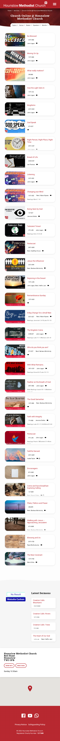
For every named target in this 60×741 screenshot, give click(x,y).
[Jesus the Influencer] (15, 264)
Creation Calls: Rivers (41, 614)
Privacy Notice (21, 724)
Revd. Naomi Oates (33, 495)
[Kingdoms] (15, 109)
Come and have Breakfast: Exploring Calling (38, 487)
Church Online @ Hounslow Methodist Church (37, 10)
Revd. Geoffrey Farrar (34, 251)
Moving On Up (32, 53)
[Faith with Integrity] (15, 420)
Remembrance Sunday (36, 296)
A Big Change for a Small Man (39, 313)
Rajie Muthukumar (33, 545)
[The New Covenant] (15, 558)
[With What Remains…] (15, 368)
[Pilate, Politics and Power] (15, 507)
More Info (9, 665)
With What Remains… (35, 365)
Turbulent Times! (34, 226)
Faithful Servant (33, 451)
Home (10, 10)
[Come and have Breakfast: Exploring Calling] (15, 489)
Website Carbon (15, 599)
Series (21, 25)
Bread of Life (32, 157)
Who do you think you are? (37, 347)
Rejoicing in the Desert (36, 278)
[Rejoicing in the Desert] (15, 282)
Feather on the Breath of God (39, 382)
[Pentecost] (15, 247)
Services (17, 10)
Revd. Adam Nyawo (42, 195)
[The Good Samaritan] (15, 403)
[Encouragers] (15, 472)
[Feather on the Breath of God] (15, 385)
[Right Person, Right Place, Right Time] (15, 143)
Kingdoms (31, 105)
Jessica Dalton (32, 216)
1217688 (40, 733)
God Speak (31, 123)
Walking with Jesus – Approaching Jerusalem (37, 521)
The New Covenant (34, 555)
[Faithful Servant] (15, 455)
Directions (21, 665)
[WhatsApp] (36, 716)
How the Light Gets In (35, 88)
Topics (14, 25)
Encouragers (32, 468)
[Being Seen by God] (15, 212)
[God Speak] (15, 126)
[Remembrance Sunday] (15, 299)
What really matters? (35, 71)
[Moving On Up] (15, 57)
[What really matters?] (15, 74)
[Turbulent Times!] (15, 230)
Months (44, 25)
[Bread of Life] (15, 161)
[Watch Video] (37, 43)
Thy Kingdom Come (35, 330)
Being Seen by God (35, 209)
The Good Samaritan (35, 399)
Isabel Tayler (31, 458)
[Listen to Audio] (39, 459)
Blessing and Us (33, 538)
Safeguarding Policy (36, 724)
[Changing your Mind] (15, 195)
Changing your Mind (35, 192)
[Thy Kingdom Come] (15, 333)
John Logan (31, 43)
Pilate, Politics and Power (37, 503)
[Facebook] (23, 716)
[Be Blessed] (15, 39)
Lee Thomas (31, 164)
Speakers (36, 25)
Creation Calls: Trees (41, 625)
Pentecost (31, 244)
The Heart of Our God (41, 636)
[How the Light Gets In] (15, 91)
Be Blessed (32, 36)
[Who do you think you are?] (15, 351)
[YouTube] (30, 716)
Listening (31, 174)
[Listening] (15, 178)
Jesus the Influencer (35, 261)
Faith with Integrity (34, 417)
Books (28, 25)
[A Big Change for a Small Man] (15, 316)
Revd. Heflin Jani (40, 285)
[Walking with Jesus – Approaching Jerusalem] (15, 524)
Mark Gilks (30, 562)
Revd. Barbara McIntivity (35, 268)
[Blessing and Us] (15, 541)
